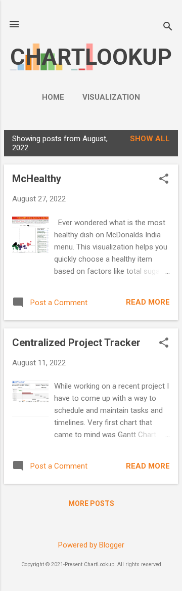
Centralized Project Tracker (76, 342)
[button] (164, 180)
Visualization (111, 97)
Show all (150, 138)
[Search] (168, 27)
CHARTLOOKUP (91, 57)
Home (53, 97)
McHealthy (36, 179)
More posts (91, 503)
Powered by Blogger (91, 545)
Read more (148, 302)
